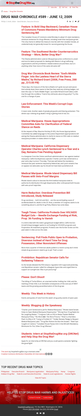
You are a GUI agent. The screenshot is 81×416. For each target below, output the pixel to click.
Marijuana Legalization (35, 371)
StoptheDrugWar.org (26, 407)
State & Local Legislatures (53, 374)
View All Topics (40, 378)
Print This (75, 7)
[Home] (20, 3)
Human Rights (70, 374)
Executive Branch (18, 371)
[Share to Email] (76, 21)
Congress (71, 371)
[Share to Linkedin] (70, 21)
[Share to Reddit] (73, 21)
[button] (78, 21)
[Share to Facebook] (67, 21)
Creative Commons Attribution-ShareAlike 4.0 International (23, 354)
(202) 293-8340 (33, 409)
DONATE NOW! (34, 398)
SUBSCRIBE (47, 398)
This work (5, 352)
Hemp (63, 371)
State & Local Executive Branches (29, 374)
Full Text (64, 7)
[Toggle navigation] (72, 3)
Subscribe (53, 7)
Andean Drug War (8, 374)
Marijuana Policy (52, 371)
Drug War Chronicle (16, 11)
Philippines (5, 371)
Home (6, 11)
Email (56, 409)
